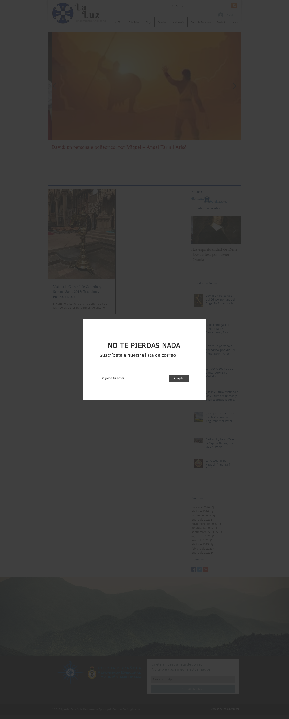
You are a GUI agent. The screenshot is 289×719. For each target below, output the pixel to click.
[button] (199, 327)
